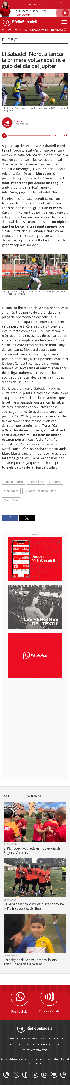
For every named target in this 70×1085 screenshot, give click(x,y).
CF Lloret (55, 482)
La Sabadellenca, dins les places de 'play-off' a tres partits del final (34, 906)
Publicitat (30, 1044)
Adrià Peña (36, 482)
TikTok (35, 1074)
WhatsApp (63, 1074)
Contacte (12, 1038)
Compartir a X (26, 518)
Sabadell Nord (13, 482)
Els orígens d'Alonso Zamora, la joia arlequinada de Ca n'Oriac (30, 961)
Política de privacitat (35, 1050)
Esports (18, 121)
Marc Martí (11, 491)
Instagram (6, 1074)
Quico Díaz (11, 500)
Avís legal (15, 1044)
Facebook (25, 1074)
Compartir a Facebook (10, 518)
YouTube (54, 1074)
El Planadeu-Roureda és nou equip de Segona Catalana (32, 850)
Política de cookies (49, 1044)
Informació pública (51, 1038)
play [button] (4, 135)
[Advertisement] (35, 703)
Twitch (44, 1074)
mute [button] (65, 135)
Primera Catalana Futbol (40, 491)
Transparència (29, 1038)
